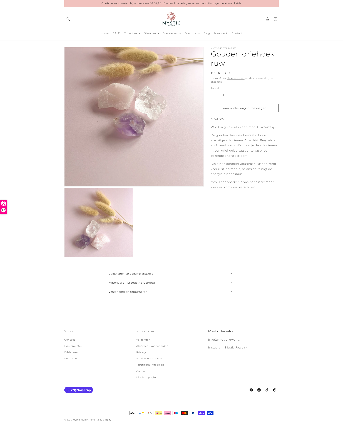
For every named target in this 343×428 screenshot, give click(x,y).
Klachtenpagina (146, 377)
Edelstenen (71, 352)
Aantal (215, 87)
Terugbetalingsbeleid (150, 364)
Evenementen (73, 346)
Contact (69, 339)
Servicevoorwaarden (149, 358)
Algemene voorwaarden (152, 346)
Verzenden (143, 339)
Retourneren (72, 358)
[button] (68, 19)
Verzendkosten (236, 78)
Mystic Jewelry (236, 347)
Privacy (141, 352)
